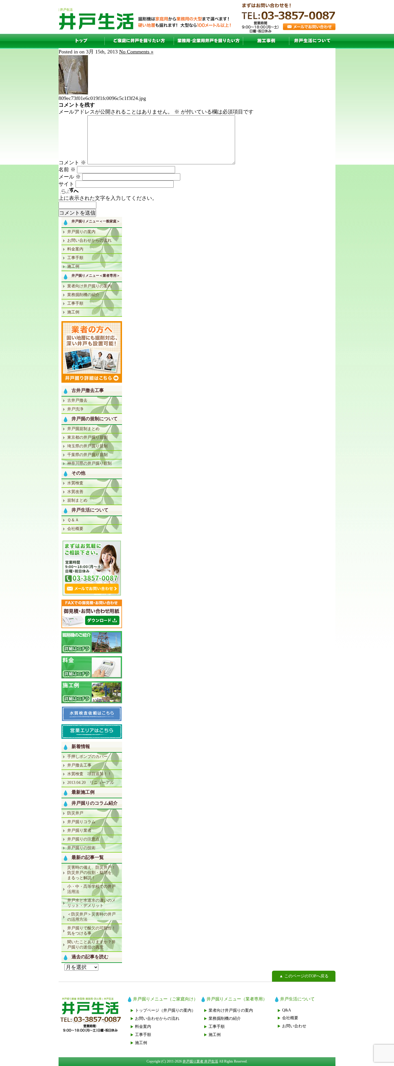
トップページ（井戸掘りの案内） (165, 1010)
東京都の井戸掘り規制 (87, 437)
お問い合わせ (294, 1026)
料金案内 (75, 249)
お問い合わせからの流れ (89, 240)
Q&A (286, 1010)
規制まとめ (77, 500)
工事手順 (75, 258)
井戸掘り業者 (79, 830)
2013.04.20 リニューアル (90, 782)
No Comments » (136, 52)
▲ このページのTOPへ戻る (304, 976)
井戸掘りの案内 (81, 232)
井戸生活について (312, 41)
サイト (66, 184)
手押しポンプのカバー (87, 756)
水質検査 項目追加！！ (89, 774)
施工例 (266, 41)
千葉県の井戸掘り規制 (87, 455)
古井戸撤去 (77, 400)
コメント (72, 162)
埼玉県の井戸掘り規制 (87, 446)
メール (70, 177)
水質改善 (75, 492)
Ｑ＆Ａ (73, 520)
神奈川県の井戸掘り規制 (89, 463)
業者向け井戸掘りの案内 (89, 286)
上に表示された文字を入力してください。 (108, 198)
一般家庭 (139, 41)
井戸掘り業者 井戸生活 (200, 1061)
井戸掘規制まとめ (83, 429)
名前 (67, 169)
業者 (208, 41)
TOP (82, 41)
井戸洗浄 (75, 409)
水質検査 (75, 483)
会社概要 (75, 529)
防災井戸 (75, 813)
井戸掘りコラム (81, 822)
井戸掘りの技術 (81, 848)
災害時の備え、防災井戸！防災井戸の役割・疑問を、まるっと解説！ (91, 872)
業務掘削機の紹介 (83, 295)
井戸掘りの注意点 (83, 839)
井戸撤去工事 (79, 765)
